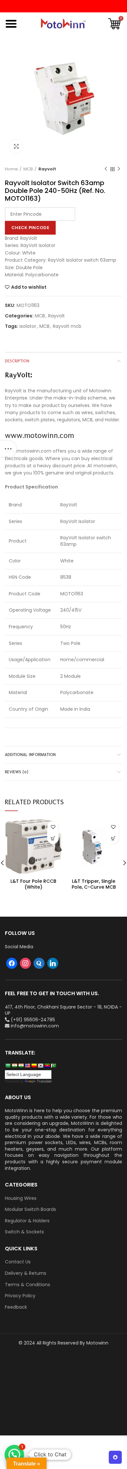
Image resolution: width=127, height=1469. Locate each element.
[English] (27, 1065)
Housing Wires (20, 1198)
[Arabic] (8, 1065)
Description (17, 360)
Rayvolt (47, 169)
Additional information (30, 754)
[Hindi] (14, 1065)
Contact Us (18, 1262)
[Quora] (39, 963)
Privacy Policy (20, 1296)
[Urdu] (53, 1065)
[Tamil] (21, 1065)
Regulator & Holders (27, 1221)
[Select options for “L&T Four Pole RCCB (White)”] (53, 838)
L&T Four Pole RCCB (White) (33, 884)
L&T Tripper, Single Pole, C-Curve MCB (94, 884)
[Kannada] (34, 1065)
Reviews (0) (16, 771)
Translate (44, 1081)
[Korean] (40, 1065)
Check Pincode (30, 228)
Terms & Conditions (27, 1285)
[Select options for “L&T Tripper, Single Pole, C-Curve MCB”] (113, 838)
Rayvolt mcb (67, 326)
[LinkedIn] (52, 963)
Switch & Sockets (24, 1232)
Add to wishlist (29, 287)
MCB (28, 169)
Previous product (106, 169)
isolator (28, 326)
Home (11, 169)
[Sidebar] (8, 449)
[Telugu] (47, 1065)
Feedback (16, 1307)
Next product (119, 169)
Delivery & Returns (25, 1273)
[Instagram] (25, 963)
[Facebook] (11, 963)
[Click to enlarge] (16, 146)
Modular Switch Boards (30, 1209)
